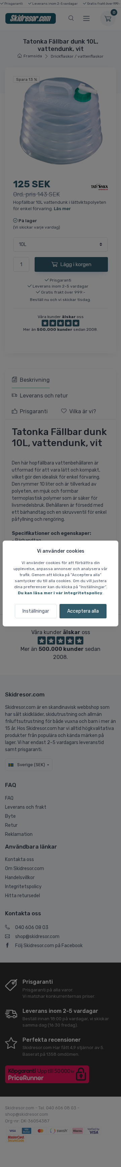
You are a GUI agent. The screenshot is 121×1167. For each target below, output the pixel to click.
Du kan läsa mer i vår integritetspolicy (60, 593)
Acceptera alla (83, 611)
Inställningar (36, 611)
